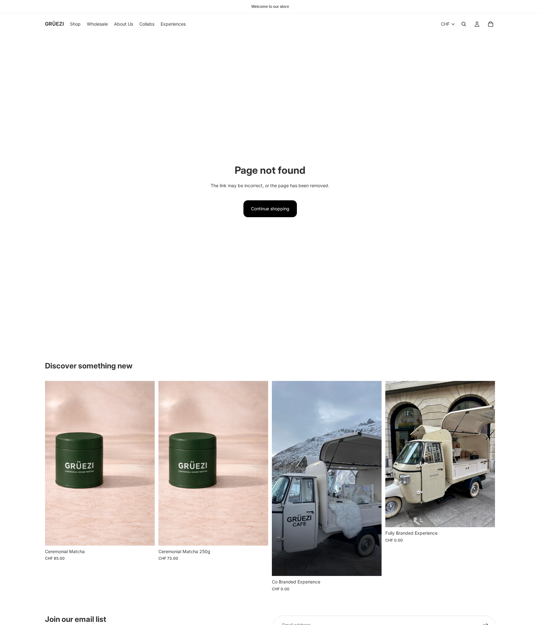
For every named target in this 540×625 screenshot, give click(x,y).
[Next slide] (372, 478)
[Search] (464, 24)
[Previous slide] (281, 478)
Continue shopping (270, 208)
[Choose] (372, 566)
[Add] (145, 536)
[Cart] (491, 24)
